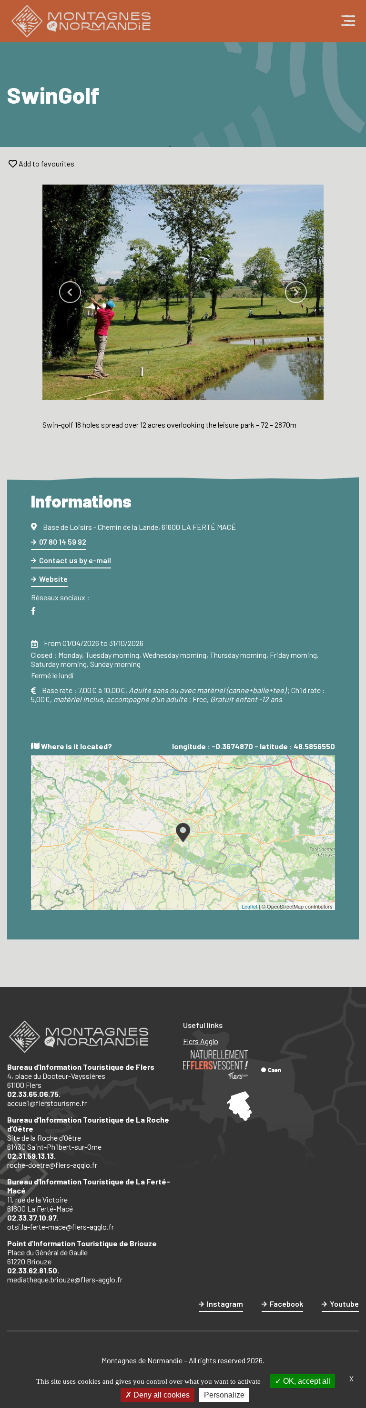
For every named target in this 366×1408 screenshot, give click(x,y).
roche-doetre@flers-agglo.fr (52, 1164)
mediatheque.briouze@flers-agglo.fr (64, 1279)
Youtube (344, 1303)
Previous (70, 292)
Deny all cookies (161, 1395)
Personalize (224, 1395)
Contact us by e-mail (75, 560)
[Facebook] (33, 611)
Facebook (286, 1303)
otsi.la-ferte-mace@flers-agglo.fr (60, 1226)
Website (53, 578)
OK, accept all (305, 1381)
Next (296, 292)
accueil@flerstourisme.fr (47, 1102)
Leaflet (249, 906)
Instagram (225, 1303)
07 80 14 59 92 (62, 541)
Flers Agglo (200, 1041)
